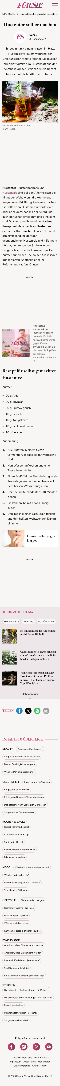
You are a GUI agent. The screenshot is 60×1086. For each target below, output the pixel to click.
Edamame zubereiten (14, 857)
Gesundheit (10, 782)
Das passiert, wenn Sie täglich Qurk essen (25, 804)
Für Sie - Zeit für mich (30, 5)
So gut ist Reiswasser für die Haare (22, 756)
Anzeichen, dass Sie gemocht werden (22, 952)
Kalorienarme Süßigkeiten (37, 782)
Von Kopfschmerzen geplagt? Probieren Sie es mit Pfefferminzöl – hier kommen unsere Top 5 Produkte (37, 678)
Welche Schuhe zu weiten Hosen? (32, 867)
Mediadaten (44, 1061)
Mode (6, 867)
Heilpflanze (11, 621)
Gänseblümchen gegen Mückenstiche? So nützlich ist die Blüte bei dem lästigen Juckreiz (38, 655)
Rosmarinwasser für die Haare (19, 907)
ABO (36, 1057)
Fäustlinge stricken (13, 1005)
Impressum (15, 1061)
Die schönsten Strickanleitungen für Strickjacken (28, 997)
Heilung (28, 621)
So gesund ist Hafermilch (16, 789)
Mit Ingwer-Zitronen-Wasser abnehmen (24, 797)
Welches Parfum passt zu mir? (19, 771)
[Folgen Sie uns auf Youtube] (48, 1046)
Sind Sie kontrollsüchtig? (16, 968)
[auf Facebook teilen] (19, 711)
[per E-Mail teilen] (46, 711)
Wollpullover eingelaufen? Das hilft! (22, 882)
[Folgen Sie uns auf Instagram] (24, 1046)
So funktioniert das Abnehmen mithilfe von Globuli (38, 632)
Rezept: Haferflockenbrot (16, 826)
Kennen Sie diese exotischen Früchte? (22, 930)
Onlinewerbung (21, 1065)
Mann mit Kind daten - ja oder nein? (22, 960)
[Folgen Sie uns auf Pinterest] (36, 1046)
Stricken (8, 985)
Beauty (7, 749)
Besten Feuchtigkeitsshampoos (19, 764)
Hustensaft (9, 193)
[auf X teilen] (28, 711)
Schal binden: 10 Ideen (15, 890)
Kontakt (44, 1057)
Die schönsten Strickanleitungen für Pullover (26, 990)
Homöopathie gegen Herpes (41, 538)
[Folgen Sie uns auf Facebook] (11, 1046)
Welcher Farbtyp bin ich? (16, 875)
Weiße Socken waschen (16, 915)
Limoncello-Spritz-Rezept (16, 834)
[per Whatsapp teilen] (37, 711)
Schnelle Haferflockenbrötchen (19, 849)
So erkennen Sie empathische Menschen (24, 975)
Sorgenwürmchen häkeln (16, 1020)
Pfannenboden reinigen (32, 900)
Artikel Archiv (39, 1065)
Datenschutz (29, 1061)
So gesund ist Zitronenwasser (19, 812)
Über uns (27, 1057)
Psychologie (11, 940)
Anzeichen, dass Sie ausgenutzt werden (24, 945)
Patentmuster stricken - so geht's (20, 1012)
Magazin (16, 1057)
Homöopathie (46, 621)
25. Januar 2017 (37, 39)
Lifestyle (9, 900)
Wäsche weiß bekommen (16, 923)
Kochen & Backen (14, 822)
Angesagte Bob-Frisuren (30, 749)
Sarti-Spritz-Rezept (13, 842)
